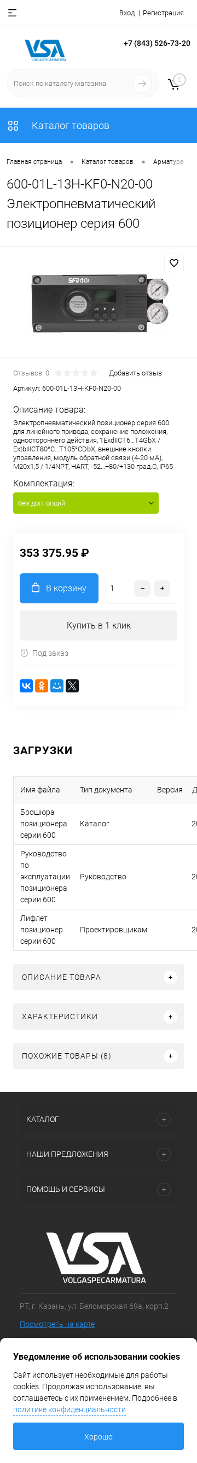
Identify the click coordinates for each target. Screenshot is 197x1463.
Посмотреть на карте (57, 1324)
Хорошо (98, 1436)
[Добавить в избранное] (174, 263)
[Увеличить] (98, 303)
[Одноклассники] (41, 685)
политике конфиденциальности (69, 1409)
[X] (72, 685)
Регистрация (163, 13)
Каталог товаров (69, 125)
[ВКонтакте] (26, 685)
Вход (127, 13)
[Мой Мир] (56, 685)
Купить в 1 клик (99, 625)
